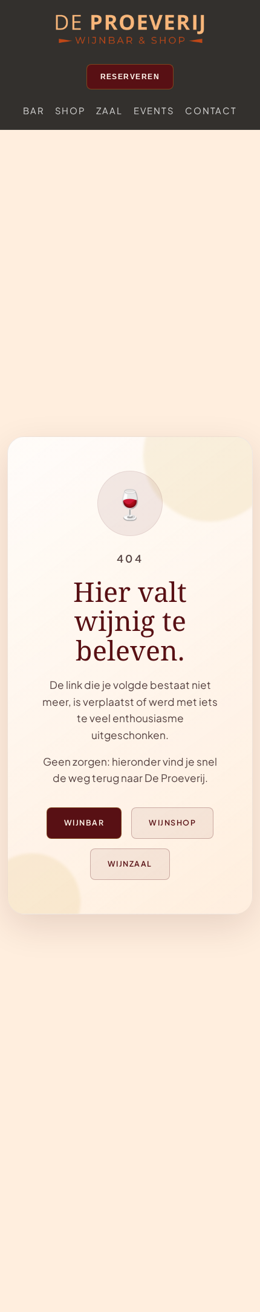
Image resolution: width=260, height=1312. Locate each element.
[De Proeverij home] (130, 30)
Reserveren (130, 77)
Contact (210, 110)
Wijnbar (84, 822)
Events (154, 110)
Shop (70, 110)
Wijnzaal (130, 863)
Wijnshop (172, 822)
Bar (33, 110)
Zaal (109, 110)
